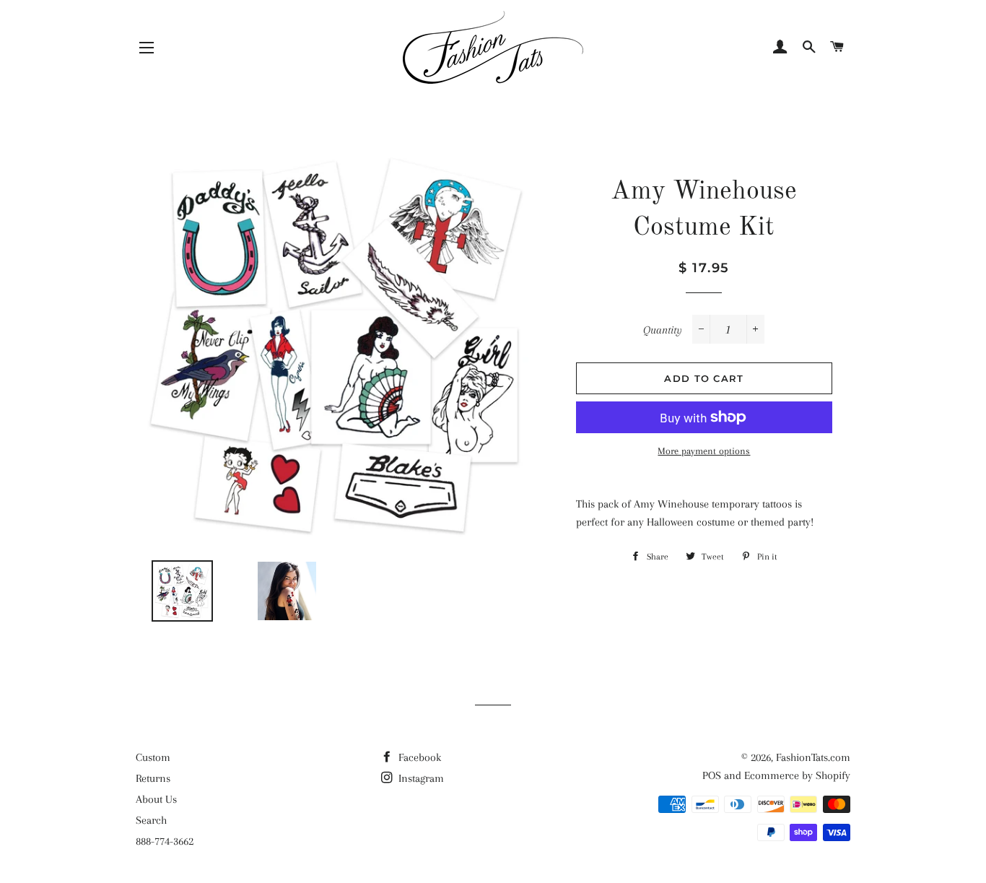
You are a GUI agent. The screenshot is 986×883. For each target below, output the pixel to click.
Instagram (420, 778)
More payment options (704, 450)
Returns (153, 778)
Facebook (418, 757)
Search (151, 820)
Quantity (662, 329)
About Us (156, 799)
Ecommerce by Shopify (797, 775)
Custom (153, 757)
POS (711, 775)
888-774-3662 (164, 841)
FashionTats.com (813, 757)
